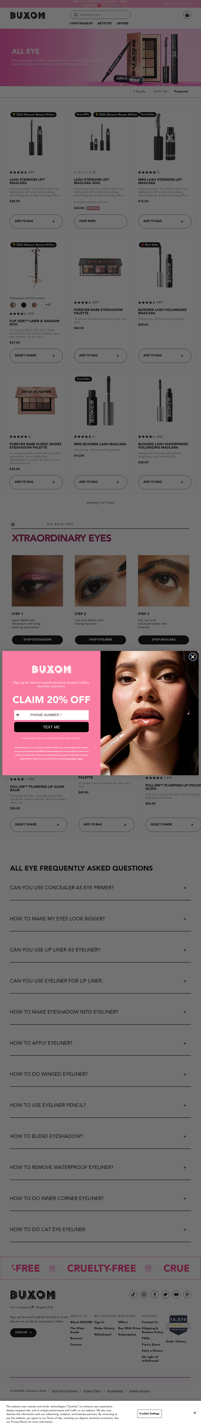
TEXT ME (51, 727)
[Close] (194, 1412)
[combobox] (21, 715)
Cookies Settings (149, 1413)
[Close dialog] (192, 656)
